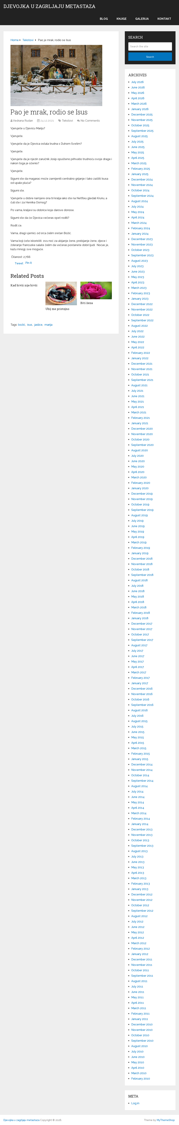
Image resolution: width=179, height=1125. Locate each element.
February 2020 (140, 482)
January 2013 (139, 889)
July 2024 (137, 206)
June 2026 (138, 87)
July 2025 (137, 141)
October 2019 (140, 504)
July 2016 (137, 715)
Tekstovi (67, 120)
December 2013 (141, 829)
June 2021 (137, 396)
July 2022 (137, 331)
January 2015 (139, 759)
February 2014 (140, 818)
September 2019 (142, 510)
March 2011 (138, 1008)
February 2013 (140, 883)
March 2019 (138, 542)
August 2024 (139, 201)
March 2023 (138, 288)
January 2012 (139, 954)
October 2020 (140, 439)
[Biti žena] (96, 290)
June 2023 (138, 271)
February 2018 (140, 612)
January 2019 (139, 553)
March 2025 (138, 163)
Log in (135, 1103)
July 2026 (137, 82)
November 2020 (142, 434)
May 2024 (137, 212)
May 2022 (137, 342)
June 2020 (138, 461)
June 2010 (138, 1057)
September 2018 (142, 575)
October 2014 (140, 775)
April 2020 (137, 472)
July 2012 (137, 921)
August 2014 (139, 786)
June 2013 (137, 862)
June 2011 (137, 992)
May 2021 (137, 401)
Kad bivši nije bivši (23, 285)
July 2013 (137, 856)
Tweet (19, 263)
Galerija (142, 18)
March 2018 (138, 607)
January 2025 (139, 174)
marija (48, 324)
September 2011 (142, 975)
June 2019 (138, 526)
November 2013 (141, 835)
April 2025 (137, 158)
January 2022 (139, 358)
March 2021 (138, 412)
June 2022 (138, 336)
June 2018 (138, 591)
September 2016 (142, 705)
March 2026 (139, 103)
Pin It (28, 263)
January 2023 (139, 298)
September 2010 (142, 1040)
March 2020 (139, 477)
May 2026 (137, 93)
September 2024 (142, 195)
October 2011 (140, 970)
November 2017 (141, 629)
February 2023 (140, 293)
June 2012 (137, 927)
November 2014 (142, 770)
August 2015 (139, 721)
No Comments (90, 120)
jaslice (38, 324)
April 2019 (137, 537)
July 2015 (137, 726)
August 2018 (139, 580)
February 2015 (140, 753)
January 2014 (139, 824)
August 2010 (139, 1046)
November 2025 (142, 120)
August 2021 (139, 385)
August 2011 (139, 981)
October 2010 (140, 1035)
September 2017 (142, 640)
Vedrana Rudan (23, 120)
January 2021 (139, 423)
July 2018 (137, 585)
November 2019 (142, 499)
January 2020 (140, 488)
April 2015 (137, 742)
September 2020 (142, 445)
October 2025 (140, 125)
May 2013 (137, 867)
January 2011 (139, 1019)
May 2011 (137, 997)
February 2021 (140, 417)
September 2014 (142, 780)
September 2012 (142, 910)
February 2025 (140, 168)
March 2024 (139, 223)
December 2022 (142, 304)
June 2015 (137, 732)
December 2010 (142, 1024)
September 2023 (142, 255)
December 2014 (142, 764)
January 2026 (140, 109)
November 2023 (142, 244)
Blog (104, 18)
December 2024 (142, 179)
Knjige (122, 18)
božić (21, 324)
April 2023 (137, 282)
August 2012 (139, 916)
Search (150, 56)
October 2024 (140, 190)
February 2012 (140, 948)
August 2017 (139, 645)
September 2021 (142, 380)
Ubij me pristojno (57, 309)
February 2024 (140, 228)
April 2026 (137, 98)
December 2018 (142, 558)
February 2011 (140, 1013)
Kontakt (164, 18)
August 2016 (139, 710)
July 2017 (137, 650)
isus (29, 324)
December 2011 (141, 959)
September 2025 (142, 130)
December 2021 (141, 363)
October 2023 (140, 250)
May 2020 (137, 466)
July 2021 (137, 390)
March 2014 (138, 813)
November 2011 (141, 965)
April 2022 (137, 347)
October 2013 (140, 840)
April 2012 (137, 937)
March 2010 (138, 1073)
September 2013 (142, 845)
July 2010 (137, 1051)
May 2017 (137, 661)
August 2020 (139, 450)
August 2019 (139, 515)
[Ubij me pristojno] (61, 293)
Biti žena (86, 303)
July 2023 (137, 266)
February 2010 (140, 1078)
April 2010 (137, 1067)
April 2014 (137, 807)
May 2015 (137, 737)
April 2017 (137, 667)
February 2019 (140, 547)
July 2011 (137, 986)
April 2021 (137, 407)
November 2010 (142, 1030)
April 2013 (137, 872)
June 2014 (138, 797)
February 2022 (140, 352)
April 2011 (137, 1002)
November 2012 (141, 900)
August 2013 (139, 851)
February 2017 (140, 677)
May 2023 (137, 277)
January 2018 (139, 618)
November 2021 (141, 369)
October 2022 (140, 315)
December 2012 (141, 894)
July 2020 (137, 455)
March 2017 (138, 672)
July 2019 (137, 520)
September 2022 (142, 320)
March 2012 (138, 943)
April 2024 (137, 217)
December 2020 (142, 428)
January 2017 (139, 683)
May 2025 (137, 152)
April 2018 (137, 602)
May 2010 (137, 1062)
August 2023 (139, 260)
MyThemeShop (166, 1120)
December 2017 (141, 623)
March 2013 (138, 878)
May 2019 (137, 531)
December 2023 (142, 239)
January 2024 (140, 233)
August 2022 (139, 325)
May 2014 (137, 802)
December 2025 (142, 114)
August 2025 (139, 136)
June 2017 (137, 656)
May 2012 (137, 932)
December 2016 (142, 688)
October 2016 (140, 699)
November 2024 (142, 185)
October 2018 (140, 569)
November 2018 (142, 564)
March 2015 (138, 748)
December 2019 (142, 493)
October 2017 (140, 634)
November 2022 (142, 309)
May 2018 (137, 596)
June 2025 (138, 147)
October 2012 (140, 905)
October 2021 (140, 374)
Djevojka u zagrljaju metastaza (49, 6)
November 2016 (142, 694)
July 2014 (137, 791)
